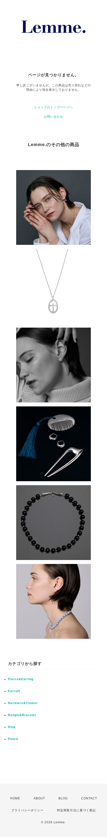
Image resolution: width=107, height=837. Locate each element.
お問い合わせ (53, 116)
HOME (15, 798)
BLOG (63, 798)
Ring (11, 727)
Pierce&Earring (20, 679)
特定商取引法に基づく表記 (76, 810)
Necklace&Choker (23, 703)
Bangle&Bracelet (22, 715)
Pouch (13, 739)
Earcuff (14, 691)
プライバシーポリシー (27, 810)
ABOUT (39, 798)
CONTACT (89, 798)
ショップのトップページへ (53, 107)
